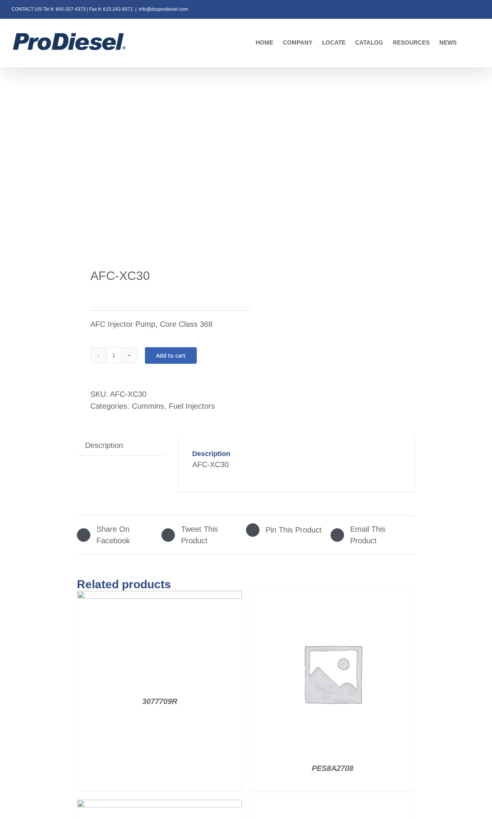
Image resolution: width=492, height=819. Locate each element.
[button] (468, 43)
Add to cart (171, 355)
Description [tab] (104, 445)
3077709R (159, 701)
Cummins (148, 406)
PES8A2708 (332, 768)
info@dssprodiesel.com (163, 9)
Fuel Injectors (192, 406)
